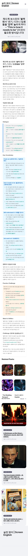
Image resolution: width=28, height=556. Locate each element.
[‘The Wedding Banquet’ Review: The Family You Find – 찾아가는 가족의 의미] (7, 383)
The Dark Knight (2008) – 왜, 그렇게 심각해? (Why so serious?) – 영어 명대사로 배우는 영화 (13, 477)
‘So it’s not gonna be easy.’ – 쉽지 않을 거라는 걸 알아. (13, 519)
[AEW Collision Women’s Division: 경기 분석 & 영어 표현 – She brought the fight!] (7, 368)
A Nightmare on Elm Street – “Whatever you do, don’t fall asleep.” (13, 434)
